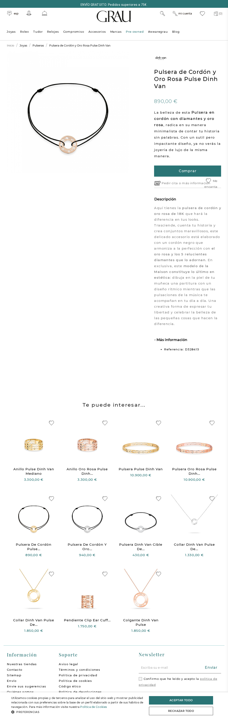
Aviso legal (68, 664)
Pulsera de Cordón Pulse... (33, 546)
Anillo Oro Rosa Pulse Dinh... (87, 471)
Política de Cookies (93, 707)
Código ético (70, 686)
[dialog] (114, 705)
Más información (171, 340)
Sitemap (14, 675)
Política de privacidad (78, 675)
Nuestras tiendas (22, 664)
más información (196, 183)
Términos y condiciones (79, 669)
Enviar (211, 667)
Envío (12, 681)
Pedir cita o (172, 183)
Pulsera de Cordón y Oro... (87, 546)
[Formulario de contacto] (44, 13)
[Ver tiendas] (28, 13)
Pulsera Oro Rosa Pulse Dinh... (194, 471)
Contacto (14, 669)
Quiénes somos (20, 692)
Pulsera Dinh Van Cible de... (140, 546)
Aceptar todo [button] (181, 700)
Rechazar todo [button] (181, 711)
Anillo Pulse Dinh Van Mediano (33, 471)
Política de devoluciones (80, 692)
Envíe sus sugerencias (26, 686)
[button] (77, 712)
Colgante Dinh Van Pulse (141, 622)
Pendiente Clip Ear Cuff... (87, 620)
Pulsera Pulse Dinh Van (141, 469)
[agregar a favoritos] (51, 423)
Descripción (165, 199)
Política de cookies (75, 681)
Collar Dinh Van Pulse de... (194, 546)
